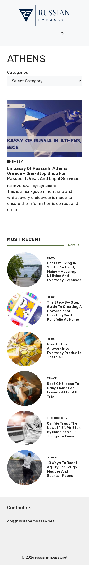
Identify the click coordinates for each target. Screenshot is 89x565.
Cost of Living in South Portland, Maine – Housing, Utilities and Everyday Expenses (64, 271)
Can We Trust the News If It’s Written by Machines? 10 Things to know (64, 429)
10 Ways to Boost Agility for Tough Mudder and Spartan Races (62, 469)
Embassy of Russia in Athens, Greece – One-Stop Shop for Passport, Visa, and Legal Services (43, 173)
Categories (17, 72)
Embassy (15, 161)
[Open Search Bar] (62, 34)
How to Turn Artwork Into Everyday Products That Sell (64, 350)
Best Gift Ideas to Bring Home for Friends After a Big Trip (64, 390)
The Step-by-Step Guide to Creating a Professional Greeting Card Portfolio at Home (64, 311)
